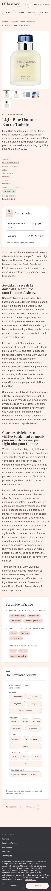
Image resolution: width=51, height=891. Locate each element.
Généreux (17, 728)
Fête (25, 764)
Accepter (37, 886)
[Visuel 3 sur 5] (26, 94)
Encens (23, 651)
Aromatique (9, 191)
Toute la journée (25, 711)
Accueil (5, 22)
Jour (14, 757)
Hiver (25, 746)
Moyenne (17, 704)
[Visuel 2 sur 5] (16, 94)
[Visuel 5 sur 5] (6, 104)
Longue (34, 704)
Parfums (8, 12)
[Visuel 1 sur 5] (6, 94)
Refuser (13, 886)
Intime (13, 721)
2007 (4, 169)
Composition (11, 807)
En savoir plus (30, 879)
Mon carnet (41, 5)
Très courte (17, 697)
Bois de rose (16, 638)
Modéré (36, 721)
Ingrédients (30, 807)
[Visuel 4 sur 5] (36, 94)
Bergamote (34, 616)
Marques (6, 851)
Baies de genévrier (33, 621)
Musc (13, 651)
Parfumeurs (7, 847)
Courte (35, 697)
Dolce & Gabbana (27, 22)
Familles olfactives (26, 12)
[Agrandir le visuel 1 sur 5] (25, 60)
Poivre (13, 633)
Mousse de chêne (18, 656)
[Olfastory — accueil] (12, 4)
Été (25, 739)
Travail (36, 757)
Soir (24, 757)
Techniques (7, 856)
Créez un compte (13, 791)
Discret (25, 721)
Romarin (24, 633)
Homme (6, 183)
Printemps (15, 739)
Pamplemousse (17, 616)
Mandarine (15, 621)
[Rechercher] (28, 5)
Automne (36, 739)
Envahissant (33, 728)
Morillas (6, 176)
